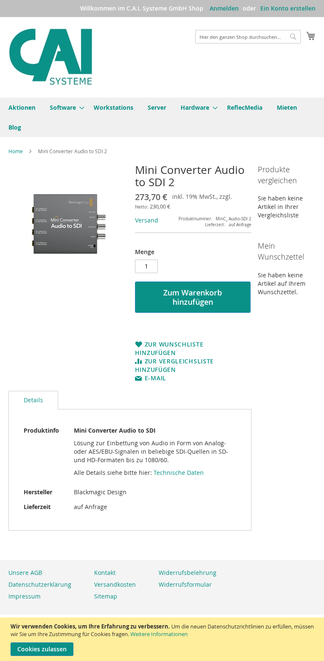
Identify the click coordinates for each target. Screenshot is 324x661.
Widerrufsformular (185, 584)
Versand (146, 220)
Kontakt (105, 573)
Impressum (24, 596)
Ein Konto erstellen (288, 8)
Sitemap (105, 596)
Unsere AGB (25, 573)
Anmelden (224, 8)
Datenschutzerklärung (39, 584)
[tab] (33, 400)
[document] (163, 639)
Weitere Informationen (159, 634)
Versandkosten (115, 584)
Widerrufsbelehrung (187, 573)
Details (33, 400)
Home (15, 151)
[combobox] (248, 36)
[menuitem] (21, 107)
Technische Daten (179, 473)
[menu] (162, 117)
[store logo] (50, 57)
